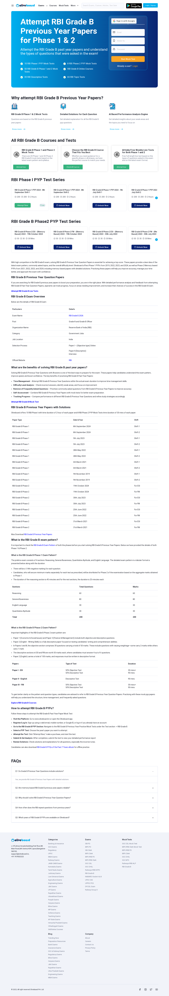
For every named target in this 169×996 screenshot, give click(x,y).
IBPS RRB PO (90, 857)
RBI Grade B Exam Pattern (44, 545)
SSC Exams (52, 847)
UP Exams (52, 890)
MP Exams (52, 910)
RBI (70, 360)
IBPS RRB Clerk (90, 860)
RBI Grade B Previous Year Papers (38, 534)
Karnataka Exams (54, 867)
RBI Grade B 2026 (76, 316)
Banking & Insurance (56, 844)
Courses (53, 5)
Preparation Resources (56, 941)
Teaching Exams (54, 916)
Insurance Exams (54, 948)
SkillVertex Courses (55, 929)
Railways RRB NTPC (92, 870)
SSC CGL (88, 863)
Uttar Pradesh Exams (56, 971)
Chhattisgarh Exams (55, 926)
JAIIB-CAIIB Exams (55, 863)
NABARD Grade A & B (93, 877)
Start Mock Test (128, 59)
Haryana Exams (54, 903)
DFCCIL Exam (90, 886)
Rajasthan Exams (54, 893)
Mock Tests (64, 5)
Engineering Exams (55, 883)
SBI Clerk (88, 850)
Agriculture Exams (55, 880)
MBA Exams (52, 857)
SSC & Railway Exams (56, 951)
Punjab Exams (53, 900)
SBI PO (87, 844)
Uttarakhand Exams (55, 896)
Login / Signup (150, 5)
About (87, 938)
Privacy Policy (90, 948)
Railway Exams (53, 860)
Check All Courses (73, 167)
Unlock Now (64, 205)
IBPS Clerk (89, 853)
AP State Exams (54, 919)
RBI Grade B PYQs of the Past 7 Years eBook (55, 747)
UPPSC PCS (89, 883)
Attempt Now (21, 167)
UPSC (50, 853)
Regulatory (52, 850)
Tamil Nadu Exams (55, 870)
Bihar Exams (52, 906)
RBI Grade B (89, 873)
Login (135, 66)
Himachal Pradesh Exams (57, 923)
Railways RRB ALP (129, 863)
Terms (87, 951)
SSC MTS (125, 860)
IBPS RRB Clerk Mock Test (132, 847)
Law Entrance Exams (56, 877)
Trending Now (53, 938)
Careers (88, 941)
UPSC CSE (89, 880)
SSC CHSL (89, 867)
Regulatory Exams (55, 954)
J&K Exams (52, 886)
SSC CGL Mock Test (129, 844)
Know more (17, 129)
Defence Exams (54, 913)
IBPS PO (88, 847)
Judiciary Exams (54, 873)
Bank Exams (52, 945)
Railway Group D (91, 890)
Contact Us (89, 945)
